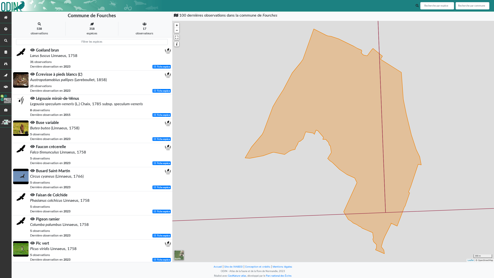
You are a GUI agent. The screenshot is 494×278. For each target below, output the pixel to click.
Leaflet (471, 260)
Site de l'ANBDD (233, 266)
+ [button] (177, 25)
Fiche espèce (163, 67)
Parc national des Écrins (279, 276)
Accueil (218, 266)
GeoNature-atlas (237, 276)
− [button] (177, 30)
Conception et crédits (257, 266)
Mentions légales (282, 266)
